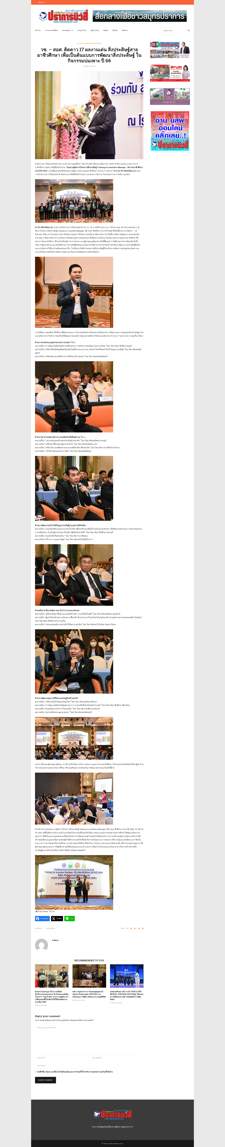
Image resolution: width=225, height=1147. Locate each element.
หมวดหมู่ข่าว (66, 30)
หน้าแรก (38, 30)
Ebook (115, 30)
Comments (50, 928)
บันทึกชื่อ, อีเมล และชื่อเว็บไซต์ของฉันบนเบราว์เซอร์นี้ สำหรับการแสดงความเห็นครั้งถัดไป (75, 1072)
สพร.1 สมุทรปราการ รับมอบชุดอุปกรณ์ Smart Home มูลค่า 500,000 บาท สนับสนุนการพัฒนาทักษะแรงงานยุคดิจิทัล (89, 994)
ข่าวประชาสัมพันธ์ (51, 30)
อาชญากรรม (81, 30)
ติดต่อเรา (41, 2)
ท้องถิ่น (105, 30)
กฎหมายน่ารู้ (94, 30)
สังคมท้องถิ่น (97, 43)
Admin (38, 928)
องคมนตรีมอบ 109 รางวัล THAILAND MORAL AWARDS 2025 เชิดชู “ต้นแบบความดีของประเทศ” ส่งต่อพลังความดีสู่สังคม (126, 995)
